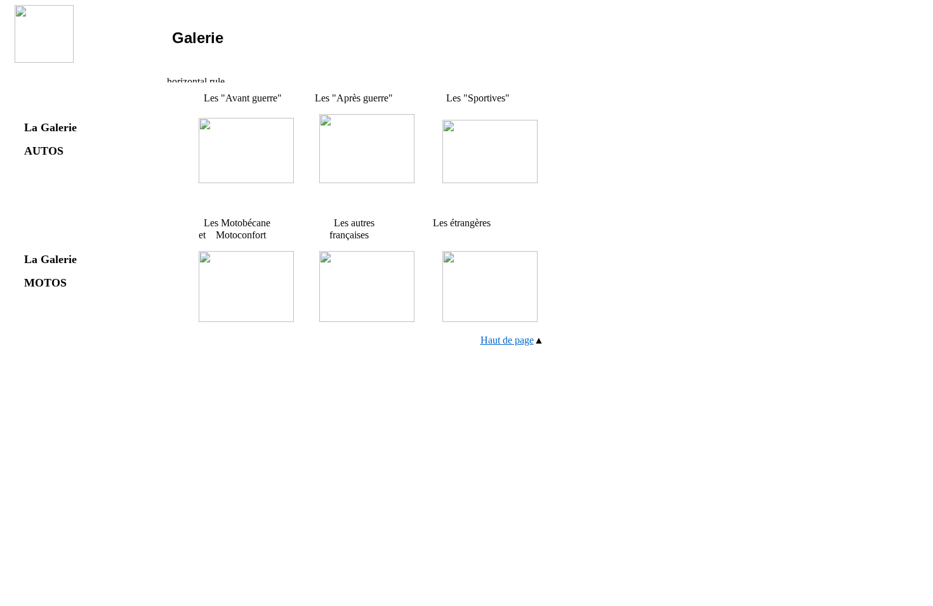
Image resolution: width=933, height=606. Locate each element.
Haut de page (507, 340)
